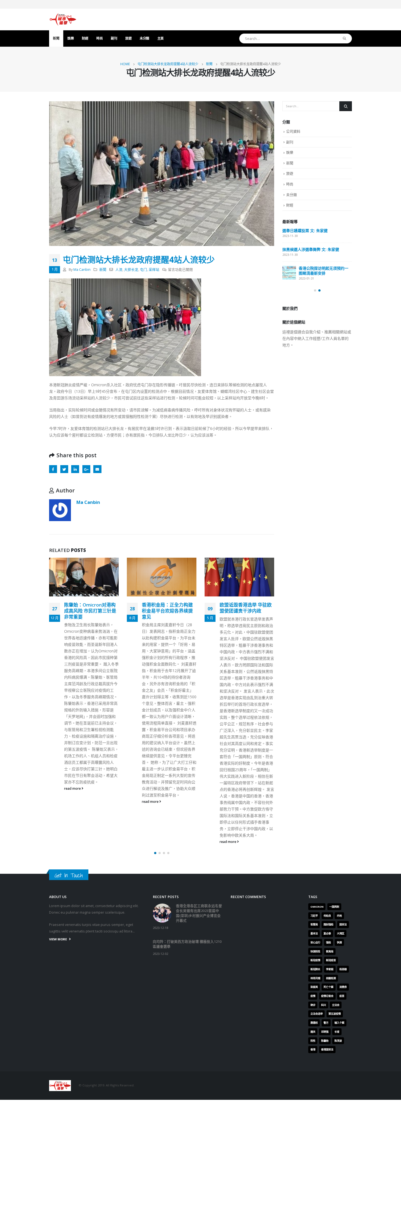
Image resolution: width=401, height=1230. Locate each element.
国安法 (343, 924)
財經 (85, 38)
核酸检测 (331, 978)
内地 (339, 915)
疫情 (312, 996)
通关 (312, 1031)
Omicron (317, 906)
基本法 (314, 933)
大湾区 (340, 933)
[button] (155, 853)
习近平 (314, 915)
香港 (312, 1049)
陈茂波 (338, 1040)
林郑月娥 (315, 978)
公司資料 (293, 131)
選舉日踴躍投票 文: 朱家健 (305, 230)
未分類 (144, 38)
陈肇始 (324, 1040)
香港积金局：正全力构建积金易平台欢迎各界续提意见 (167, 611)
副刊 (114, 38)
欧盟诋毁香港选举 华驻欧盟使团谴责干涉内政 (246, 608)
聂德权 (314, 1022)
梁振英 (314, 987)
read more (73, 788)
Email (97, 469)
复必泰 (327, 933)
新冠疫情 (315, 960)
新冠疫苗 (331, 960)
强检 (328, 942)
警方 (326, 1022)
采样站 (154, 269)
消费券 (343, 987)
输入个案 (339, 1022)
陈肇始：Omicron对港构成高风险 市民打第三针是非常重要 (90, 611)
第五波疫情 (334, 1013)
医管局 (314, 924)
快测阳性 (315, 951)
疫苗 (341, 996)
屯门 (143, 269)
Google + (86, 469)
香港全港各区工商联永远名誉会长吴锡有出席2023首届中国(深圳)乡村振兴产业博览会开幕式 (199, 913)
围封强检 (328, 924)
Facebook (53, 469)
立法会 (335, 1005)
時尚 (99, 38)
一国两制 (334, 906)
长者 (336, 1031)
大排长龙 (131, 269)
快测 (339, 942)
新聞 (56, 38)
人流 (118, 269)
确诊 (312, 1005)
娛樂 (70, 38)
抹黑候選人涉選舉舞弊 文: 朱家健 (310, 249)
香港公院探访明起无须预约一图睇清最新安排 (323, 271)
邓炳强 (324, 1031)
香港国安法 (327, 1049)
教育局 (329, 951)
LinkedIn (75, 469)
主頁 (160, 38)
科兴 (323, 1005)
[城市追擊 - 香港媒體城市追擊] (62, 19)
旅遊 (128, 38)
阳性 (312, 1040)
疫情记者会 (327, 996)
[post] (289, 273)
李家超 (329, 969)
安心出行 (315, 942)
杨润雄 (343, 969)
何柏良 (327, 915)
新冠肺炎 (315, 969)
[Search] (345, 38)
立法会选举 (316, 1013)
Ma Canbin (82, 269)
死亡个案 (328, 987)
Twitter (64, 469)
